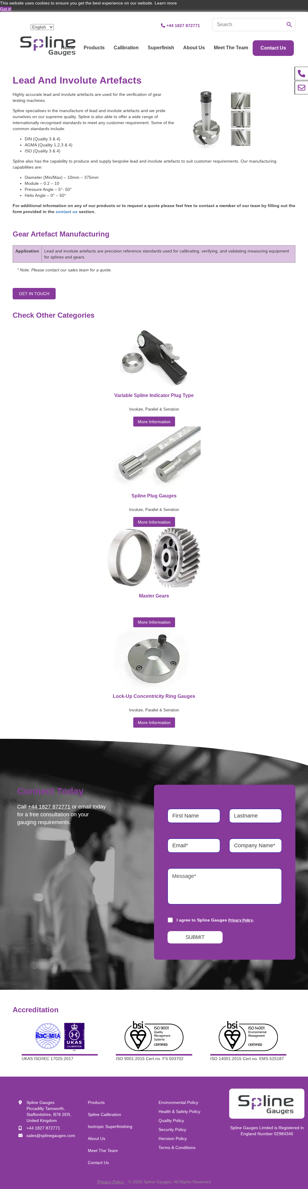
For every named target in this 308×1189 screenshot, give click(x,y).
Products (94, 47)
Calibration (126, 47)
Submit (195, 937)
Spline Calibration (104, 1114)
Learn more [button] (166, 3)
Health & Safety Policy (179, 1111)
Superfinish (161, 47)
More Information (154, 421)
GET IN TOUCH (34, 293)
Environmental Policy (178, 1102)
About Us (194, 47)
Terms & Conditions (177, 1147)
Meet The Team (231, 47)
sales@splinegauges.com (50, 1135)
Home (68, 47)
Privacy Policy (240, 920)
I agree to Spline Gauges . (215, 920)
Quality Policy (171, 1120)
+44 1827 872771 (183, 25)
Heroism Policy (173, 1138)
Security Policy (172, 1129)
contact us (67, 211)
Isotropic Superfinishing (110, 1126)
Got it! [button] (5, 9)
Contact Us (273, 47)
